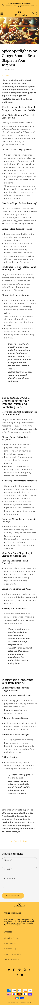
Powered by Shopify (25, 1002)
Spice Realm (15, 1002)
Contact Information (13, 954)
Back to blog (21, 841)
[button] (1, 13)
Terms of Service (11, 959)
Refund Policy (10, 943)
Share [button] (7, 75)
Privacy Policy (10, 949)
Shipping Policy (11, 938)
